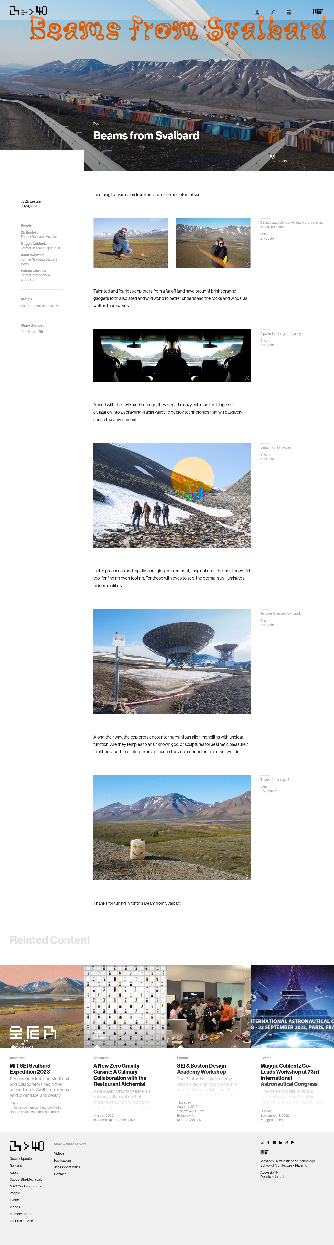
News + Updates (21, 1158)
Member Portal (20, 1214)
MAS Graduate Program (27, 1186)
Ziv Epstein (33, 201)
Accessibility (269, 1172)
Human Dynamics (25, 1107)
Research (16, 1165)
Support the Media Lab (26, 1179)
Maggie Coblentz (189, 1120)
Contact (60, 1174)
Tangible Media (50, 1107)
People (15, 1193)
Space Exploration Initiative (115, 1120)
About (14, 1172)
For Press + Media (22, 1221)
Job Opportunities (67, 1167)
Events (15, 1200)
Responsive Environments (28, 1112)
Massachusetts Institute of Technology (287, 1161)
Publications (63, 1160)
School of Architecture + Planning (283, 1165)
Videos (15, 1207)
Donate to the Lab (272, 1177)
